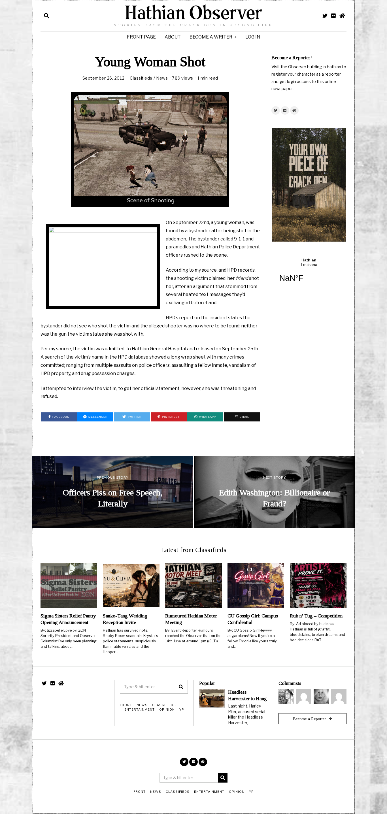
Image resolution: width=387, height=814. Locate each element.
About (173, 37)
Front (126, 705)
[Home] (342, 15)
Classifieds (141, 78)
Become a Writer (211, 37)
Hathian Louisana (308, 273)
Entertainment (139, 709)
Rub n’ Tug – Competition (316, 616)
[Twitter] (325, 15)
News (162, 78)
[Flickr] (333, 15)
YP (181, 709)
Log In (252, 37)
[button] (181, 687)
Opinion (167, 709)
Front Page (141, 37)
